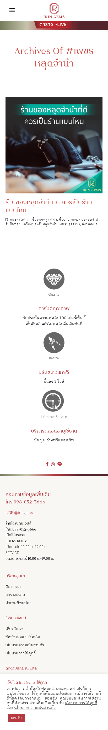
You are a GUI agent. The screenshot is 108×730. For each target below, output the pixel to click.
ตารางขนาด (15, 595)
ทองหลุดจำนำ (89, 219)
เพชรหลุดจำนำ (69, 224)
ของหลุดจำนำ (20, 219)
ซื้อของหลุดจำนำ (44, 219)
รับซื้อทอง (13, 224)
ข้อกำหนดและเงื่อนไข (23, 637)
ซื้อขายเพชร (68, 219)
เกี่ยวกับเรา (14, 629)
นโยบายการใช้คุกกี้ (21, 653)
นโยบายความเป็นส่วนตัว (25, 645)
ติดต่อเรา (13, 587)
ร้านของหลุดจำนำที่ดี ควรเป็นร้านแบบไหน (49, 207)
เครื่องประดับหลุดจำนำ (40, 224)
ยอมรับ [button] (16, 718)
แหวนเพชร (90, 224)
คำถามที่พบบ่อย (19, 603)
